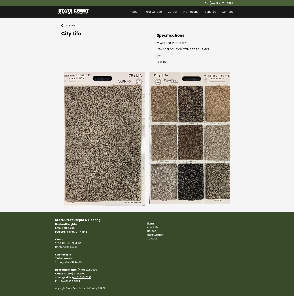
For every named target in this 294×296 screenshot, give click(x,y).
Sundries (210, 12)
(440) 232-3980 (221, 3)
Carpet (172, 12)
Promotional (191, 12)
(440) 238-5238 (81, 277)
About (135, 12)
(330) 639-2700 (75, 273)
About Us (152, 227)
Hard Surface (153, 12)
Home (150, 223)
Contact (227, 12)
